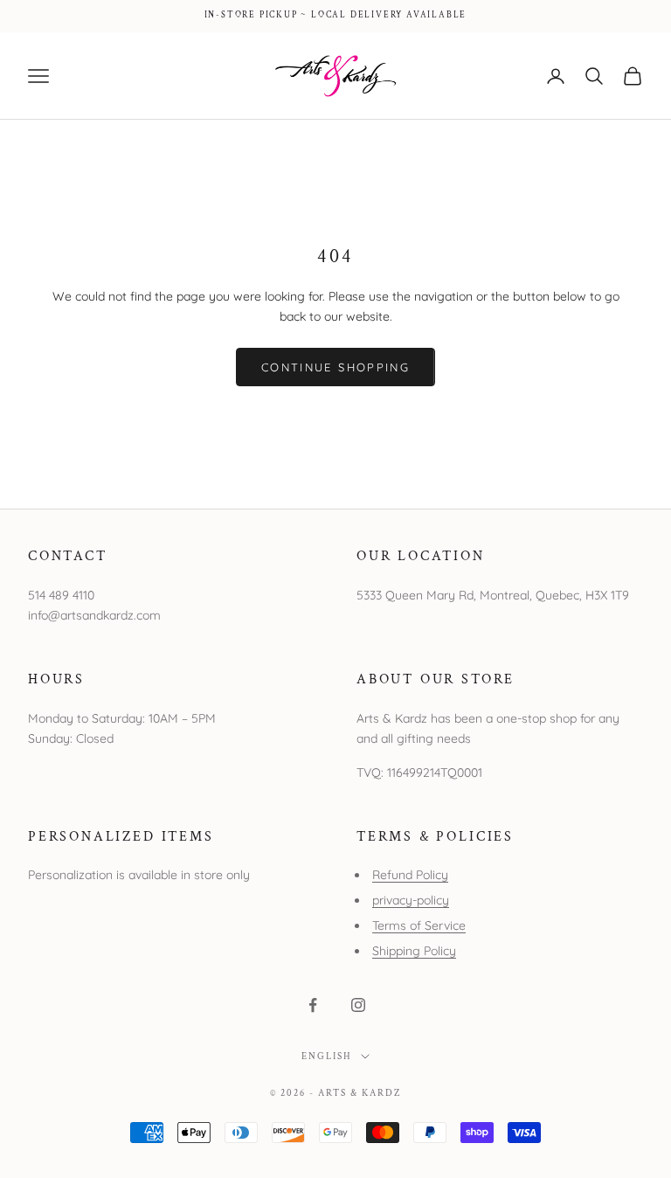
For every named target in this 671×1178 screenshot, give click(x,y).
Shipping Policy (414, 951)
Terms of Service (419, 925)
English (326, 1056)
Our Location (420, 556)
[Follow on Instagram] (358, 1005)
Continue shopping (335, 367)
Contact (67, 556)
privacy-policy (410, 900)
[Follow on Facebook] (313, 1005)
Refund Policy (410, 875)
